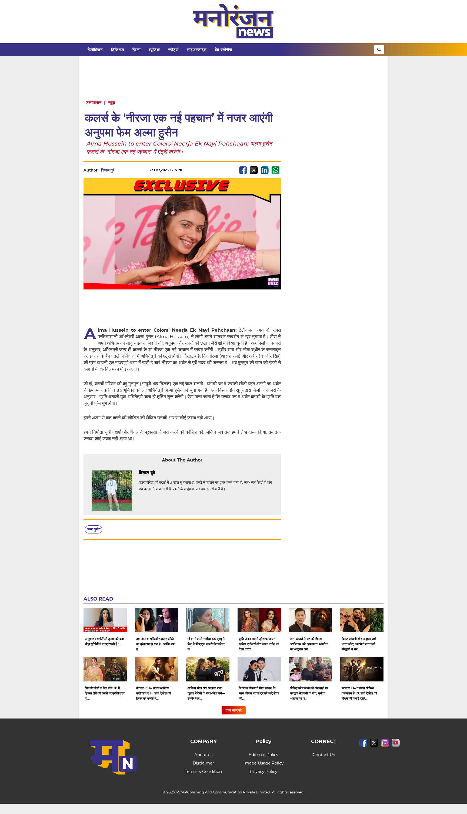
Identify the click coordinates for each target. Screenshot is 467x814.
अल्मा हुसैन (93, 529)
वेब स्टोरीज (223, 49)
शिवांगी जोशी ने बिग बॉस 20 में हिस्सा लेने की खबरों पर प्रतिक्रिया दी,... (105, 693)
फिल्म (136, 49)
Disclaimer (203, 763)
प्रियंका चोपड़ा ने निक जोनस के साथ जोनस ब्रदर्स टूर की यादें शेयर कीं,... (259, 693)
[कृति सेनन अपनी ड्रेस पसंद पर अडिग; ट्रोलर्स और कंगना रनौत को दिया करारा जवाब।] (259, 620)
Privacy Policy (263, 771)
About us (203, 754)
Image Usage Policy (263, 763)
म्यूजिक (154, 49)
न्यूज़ (111, 102)
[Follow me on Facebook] (120, 170)
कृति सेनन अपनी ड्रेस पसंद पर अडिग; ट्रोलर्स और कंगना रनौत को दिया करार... (259, 644)
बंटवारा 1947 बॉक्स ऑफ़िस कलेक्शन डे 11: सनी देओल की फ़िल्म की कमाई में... (153, 693)
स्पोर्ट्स (173, 49)
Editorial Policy (263, 754)
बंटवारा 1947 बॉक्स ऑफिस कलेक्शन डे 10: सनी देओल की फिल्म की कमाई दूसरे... (359, 693)
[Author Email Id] (159, 473)
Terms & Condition (203, 771)
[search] (379, 49)
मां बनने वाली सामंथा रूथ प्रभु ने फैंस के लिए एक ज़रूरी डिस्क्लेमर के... (206, 644)
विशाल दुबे (107, 170)
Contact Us (324, 754)
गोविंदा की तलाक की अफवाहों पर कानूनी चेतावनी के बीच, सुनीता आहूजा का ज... (309, 693)
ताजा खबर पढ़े (234, 710)
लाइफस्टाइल (197, 49)
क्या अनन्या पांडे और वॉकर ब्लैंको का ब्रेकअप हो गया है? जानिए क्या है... (155, 644)
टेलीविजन (95, 49)
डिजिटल (117, 49)
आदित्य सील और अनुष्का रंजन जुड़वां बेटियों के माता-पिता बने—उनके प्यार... (206, 693)
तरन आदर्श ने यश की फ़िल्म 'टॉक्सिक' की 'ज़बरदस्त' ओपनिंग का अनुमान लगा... (309, 644)
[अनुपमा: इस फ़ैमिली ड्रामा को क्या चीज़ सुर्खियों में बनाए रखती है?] (105, 620)
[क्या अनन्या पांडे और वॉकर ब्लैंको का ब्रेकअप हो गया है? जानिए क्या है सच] (156, 620)
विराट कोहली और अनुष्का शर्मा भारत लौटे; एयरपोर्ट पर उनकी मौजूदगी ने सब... (359, 644)
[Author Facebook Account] (167, 473)
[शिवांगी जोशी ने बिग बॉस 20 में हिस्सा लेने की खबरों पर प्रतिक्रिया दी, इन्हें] (105, 669)
